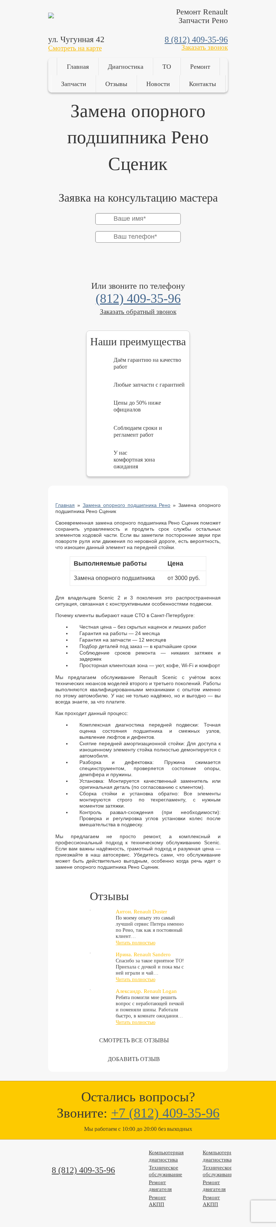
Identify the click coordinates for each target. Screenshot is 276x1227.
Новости (158, 83)
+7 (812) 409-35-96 (165, 1112)
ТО (166, 66)
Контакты (202, 83)
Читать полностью (135, 942)
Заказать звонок (204, 47)
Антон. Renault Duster (141, 911)
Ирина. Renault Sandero (143, 954)
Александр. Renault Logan (146, 991)
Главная (78, 66)
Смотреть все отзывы (134, 1040)
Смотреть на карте (75, 48)
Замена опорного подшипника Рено (127, 505)
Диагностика (125, 66)
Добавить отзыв (134, 1059)
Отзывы (116, 83)
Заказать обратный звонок (138, 311)
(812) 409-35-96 (138, 298)
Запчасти (73, 83)
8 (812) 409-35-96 (196, 39)
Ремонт (200, 66)
